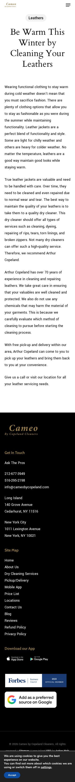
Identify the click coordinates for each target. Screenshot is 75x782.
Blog (8, 613)
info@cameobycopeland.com (27, 487)
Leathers (36, 18)
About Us (12, 567)
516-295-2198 (15, 480)
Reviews (11, 620)
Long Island (13, 498)
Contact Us (13, 607)
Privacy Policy (15, 634)
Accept (12, 775)
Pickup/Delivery (17, 580)
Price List (12, 593)
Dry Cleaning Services (21, 573)
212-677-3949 (15, 473)
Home (9, 560)
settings (46, 767)
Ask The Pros (15, 462)
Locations (12, 600)
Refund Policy (15, 627)
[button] (68, 5)
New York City (15, 522)
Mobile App (13, 587)
